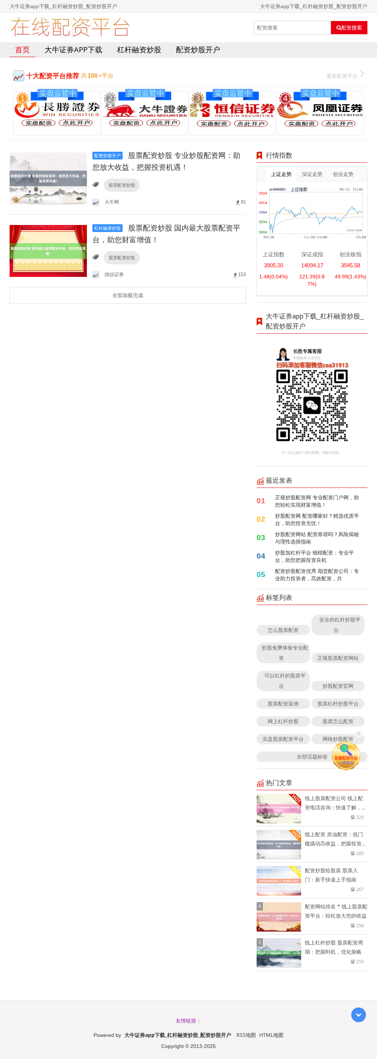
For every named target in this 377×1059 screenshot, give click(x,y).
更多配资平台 (342, 75)
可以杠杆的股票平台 (285, 680)
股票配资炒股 (122, 185)
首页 (22, 49)
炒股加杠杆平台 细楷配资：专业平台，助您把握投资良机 (314, 556)
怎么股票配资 (283, 629)
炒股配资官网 (338, 685)
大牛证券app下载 (73, 49)
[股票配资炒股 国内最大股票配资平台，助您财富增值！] (48, 250)
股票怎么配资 (338, 721)
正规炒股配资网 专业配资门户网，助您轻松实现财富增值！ (317, 501)
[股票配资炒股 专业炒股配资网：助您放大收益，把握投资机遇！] (48, 177)
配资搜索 (351, 28)
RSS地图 (246, 1034)
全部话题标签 (312, 756)
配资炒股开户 (198, 49)
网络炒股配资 (338, 738)
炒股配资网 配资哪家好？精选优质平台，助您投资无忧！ (317, 519)
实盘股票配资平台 (283, 738)
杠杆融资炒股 (139, 49)
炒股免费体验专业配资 (285, 652)
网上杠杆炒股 (283, 721)
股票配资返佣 (283, 703)
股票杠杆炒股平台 (338, 703)
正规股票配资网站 (338, 657)
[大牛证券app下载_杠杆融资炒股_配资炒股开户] (70, 27)
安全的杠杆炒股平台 (339, 624)
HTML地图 (271, 1034)
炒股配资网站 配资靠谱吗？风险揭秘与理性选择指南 (317, 538)
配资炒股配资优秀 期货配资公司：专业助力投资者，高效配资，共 (317, 574)
